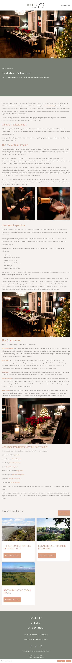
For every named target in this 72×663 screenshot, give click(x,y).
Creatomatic (39, 657)
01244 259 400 (28, 639)
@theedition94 (15, 482)
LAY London (5, 360)
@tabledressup (16, 459)
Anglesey (36, 617)
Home (26, 635)
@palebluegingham (12, 467)
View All (63, 513)
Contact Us (44, 635)
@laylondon (19, 471)
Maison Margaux (7, 378)
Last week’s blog (50, 106)
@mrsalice (17, 455)
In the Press (34, 635)
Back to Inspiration (7, 68)
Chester (36, 622)
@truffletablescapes (15, 478)
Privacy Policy (26, 651)
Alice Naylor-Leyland (8, 348)
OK (68, 661)
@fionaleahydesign (15, 463)
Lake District (36, 627)
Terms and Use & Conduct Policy (41, 651)
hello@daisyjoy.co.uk (40, 639)
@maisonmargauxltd (18, 474)
